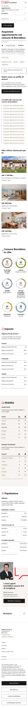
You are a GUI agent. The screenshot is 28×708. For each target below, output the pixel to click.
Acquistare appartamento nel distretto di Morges (14, 108)
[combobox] (13, 13)
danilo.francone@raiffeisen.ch (11, 596)
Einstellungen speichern (14, 702)
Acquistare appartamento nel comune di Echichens (14, 125)
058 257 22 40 (6, 634)
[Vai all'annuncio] (14, 164)
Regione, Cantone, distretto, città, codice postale (10, 10)
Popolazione (5, 64)
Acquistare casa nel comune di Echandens (14, 117)
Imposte (15, 62)
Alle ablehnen (14, 689)
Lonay (3, 468)
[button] (26, 2)
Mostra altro (5, 57)
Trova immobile (7, 25)
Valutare (3, 642)
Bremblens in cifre (7, 62)
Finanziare (4, 656)
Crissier (4, 437)
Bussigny (4, 430)
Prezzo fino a (5, 19)
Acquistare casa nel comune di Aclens (13, 111)
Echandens (4, 464)
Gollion (3, 475)
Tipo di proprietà (5, 5)
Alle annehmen (14, 683)
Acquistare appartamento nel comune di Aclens (14, 114)
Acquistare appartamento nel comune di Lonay (14, 137)
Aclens (3, 461)
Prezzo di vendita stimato (8, 651)
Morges (4, 434)
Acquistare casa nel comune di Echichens (14, 123)
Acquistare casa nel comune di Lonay (13, 134)
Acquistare (4, 645)
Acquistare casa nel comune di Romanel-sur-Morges (14, 140)
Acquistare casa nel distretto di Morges (14, 105)
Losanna (4, 420)
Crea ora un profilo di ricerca (11, 91)
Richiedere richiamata (14, 601)
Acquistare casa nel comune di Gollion (14, 128)
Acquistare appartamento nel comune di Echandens (14, 120)
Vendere (3, 648)
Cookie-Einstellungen (14, 696)
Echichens (4, 471)
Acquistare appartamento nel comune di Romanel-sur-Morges (14, 143)
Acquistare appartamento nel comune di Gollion (14, 131)
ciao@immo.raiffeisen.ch (8, 636)
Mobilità (22, 62)
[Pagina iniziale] (2, 45)
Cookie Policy (18, 673)
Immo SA (4, 659)
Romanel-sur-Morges (7, 458)
